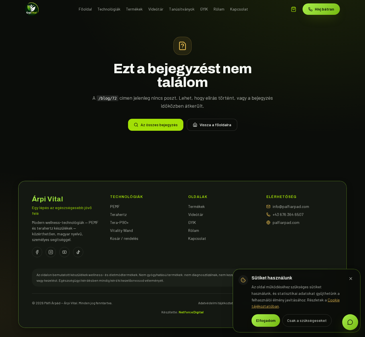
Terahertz (118, 214)
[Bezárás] (351, 278)
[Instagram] (51, 252)
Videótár (155, 9)
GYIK (204, 9)
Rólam (219, 9)
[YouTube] (64, 252)
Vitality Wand (121, 230)
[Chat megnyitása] (350, 322)
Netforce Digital (191, 312)
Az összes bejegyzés (159, 124)
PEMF (115, 206)
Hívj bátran (324, 9)
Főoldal (85, 9)
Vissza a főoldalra (215, 124)
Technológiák (109, 9)
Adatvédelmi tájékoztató (216, 303)
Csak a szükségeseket (307, 320)
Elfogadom (265, 320)
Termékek (134, 9)
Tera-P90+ (119, 222)
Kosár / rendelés (124, 238)
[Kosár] (293, 9)
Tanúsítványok (181, 9)
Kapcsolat (239, 9)
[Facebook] (37, 252)
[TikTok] (78, 252)
